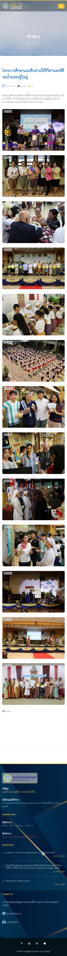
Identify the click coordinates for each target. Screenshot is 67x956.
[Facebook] (21, 944)
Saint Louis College (42, 951)
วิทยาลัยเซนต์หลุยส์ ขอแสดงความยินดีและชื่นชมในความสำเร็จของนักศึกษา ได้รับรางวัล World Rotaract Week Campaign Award (34, 867)
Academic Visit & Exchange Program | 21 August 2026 (30, 853)
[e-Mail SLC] (37, 944)
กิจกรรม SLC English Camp (18, 881)
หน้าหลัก (28, 43)
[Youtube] (29, 944)
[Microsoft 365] (44, 944)
